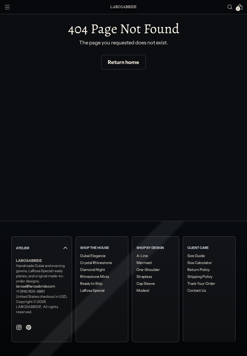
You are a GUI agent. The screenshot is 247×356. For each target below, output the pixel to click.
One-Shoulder (148, 269)
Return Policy (198, 269)
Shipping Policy (199, 276)
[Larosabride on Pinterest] (29, 328)
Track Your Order (201, 283)
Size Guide (196, 255)
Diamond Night (92, 269)
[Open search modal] (230, 7)
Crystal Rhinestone (96, 262)
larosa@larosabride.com (35, 286)
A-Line (142, 255)
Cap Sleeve (145, 283)
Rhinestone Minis (94, 276)
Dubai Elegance (93, 255)
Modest (142, 290)
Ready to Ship (91, 283)
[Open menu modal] (7, 7)
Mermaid (144, 262)
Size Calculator (199, 262)
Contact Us (196, 290)
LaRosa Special (92, 290)
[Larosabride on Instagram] (19, 328)
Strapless (144, 276)
